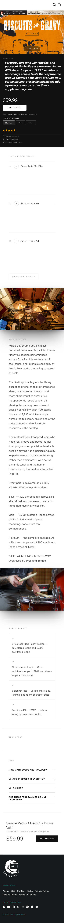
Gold (20, 123)
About (6, 891)
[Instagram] (13, 907)
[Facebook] (8, 907)
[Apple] (32, 907)
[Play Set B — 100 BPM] (16, 241)
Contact (21, 891)
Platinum (9, 123)
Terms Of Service (27, 894)
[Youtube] (36, 907)
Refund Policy (10, 894)
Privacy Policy (42, 891)
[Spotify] (27, 907)
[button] (9, 130)
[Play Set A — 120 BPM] (16, 203)
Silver (30, 123)
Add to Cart (14, 108)
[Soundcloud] (22, 907)
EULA (30, 891)
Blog (13, 891)
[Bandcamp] (4, 907)
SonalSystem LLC (18, 914)
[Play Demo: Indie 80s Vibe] (16, 166)
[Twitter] (18, 907)
